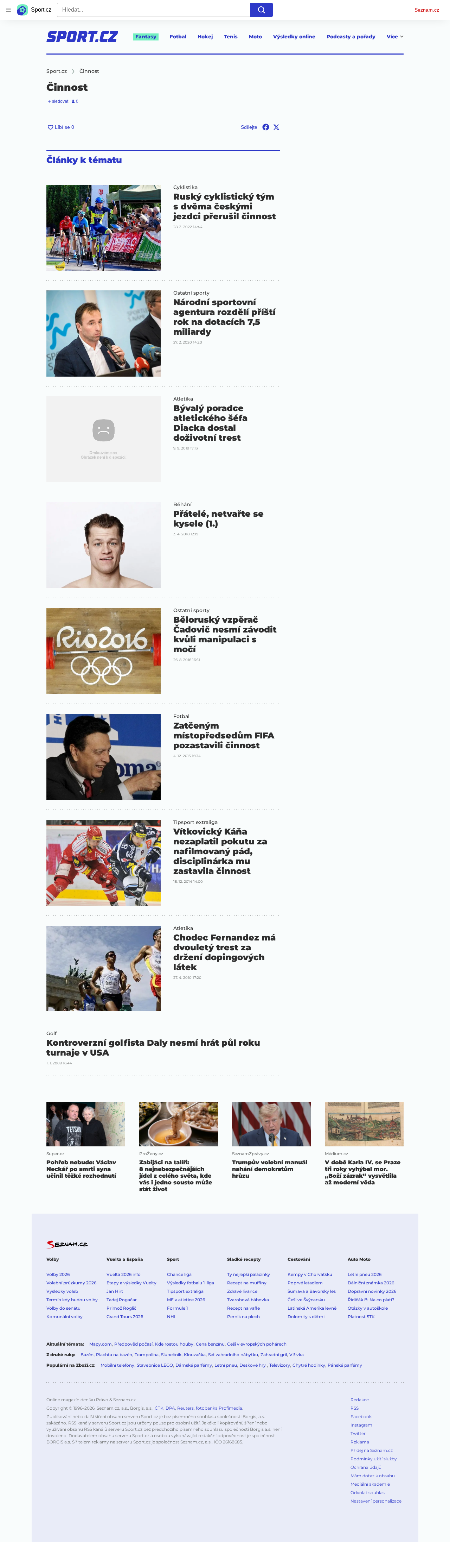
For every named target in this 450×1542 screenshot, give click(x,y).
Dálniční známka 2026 (371, 1282)
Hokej (205, 36)
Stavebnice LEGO (155, 1365)
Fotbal (178, 36)
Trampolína (147, 1354)
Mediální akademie (370, 1484)
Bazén (87, 1354)
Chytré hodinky (308, 1365)
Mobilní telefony (117, 1365)
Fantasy (145, 36)
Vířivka (296, 1354)
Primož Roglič (121, 1308)
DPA (170, 1408)
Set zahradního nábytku (233, 1354)
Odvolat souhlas (368, 1492)
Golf (51, 1033)
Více (392, 36)
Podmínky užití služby (374, 1458)
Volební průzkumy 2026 (71, 1282)
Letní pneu (225, 1365)
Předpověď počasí (133, 1344)
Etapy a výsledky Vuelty (131, 1282)
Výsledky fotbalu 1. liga (190, 1282)
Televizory (279, 1365)
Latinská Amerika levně (312, 1308)
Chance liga (179, 1274)
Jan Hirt (115, 1291)
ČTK (159, 1408)
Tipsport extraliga (195, 822)
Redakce (360, 1399)
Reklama (360, 1442)
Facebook (361, 1416)
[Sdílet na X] (276, 127)
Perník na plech (243, 1316)
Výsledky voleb (62, 1291)
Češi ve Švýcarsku (306, 1299)
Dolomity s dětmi (306, 1316)
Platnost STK (361, 1316)
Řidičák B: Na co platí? (371, 1299)
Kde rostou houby (174, 1344)
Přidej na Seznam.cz (372, 1450)
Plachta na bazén (114, 1354)
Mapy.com (100, 1344)
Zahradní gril (274, 1354)
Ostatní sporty (191, 292)
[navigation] (8, 9)
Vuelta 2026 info (124, 1274)
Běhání (182, 504)
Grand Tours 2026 (125, 1316)
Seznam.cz (426, 10)
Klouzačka (195, 1354)
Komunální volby (64, 1316)
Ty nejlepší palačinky (248, 1274)
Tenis (231, 36)
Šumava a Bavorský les (312, 1291)
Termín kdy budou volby (72, 1299)
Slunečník (171, 1354)
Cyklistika (185, 187)
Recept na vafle (243, 1308)
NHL (171, 1316)
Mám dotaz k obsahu (373, 1475)
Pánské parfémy (345, 1365)
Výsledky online (294, 36)
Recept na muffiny (246, 1282)
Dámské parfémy (193, 1365)
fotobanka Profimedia (219, 1408)
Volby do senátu (63, 1308)
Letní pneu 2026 (364, 1274)
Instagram (361, 1425)
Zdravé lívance (242, 1291)
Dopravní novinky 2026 (372, 1291)
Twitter (358, 1433)
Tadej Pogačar (122, 1299)
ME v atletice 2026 (186, 1299)
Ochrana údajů (366, 1467)
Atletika (183, 398)
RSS (355, 1408)
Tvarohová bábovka (248, 1299)
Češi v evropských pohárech (257, 1344)
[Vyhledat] (261, 10)
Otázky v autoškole (368, 1308)
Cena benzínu (210, 1344)
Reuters (185, 1408)
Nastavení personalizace (376, 1501)
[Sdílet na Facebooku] (265, 127)
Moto (255, 36)
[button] (103, 228)
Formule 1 (177, 1308)
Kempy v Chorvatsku (310, 1274)
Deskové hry (253, 1365)
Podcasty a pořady (351, 36)
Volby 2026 (58, 1274)
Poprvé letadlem (305, 1282)
